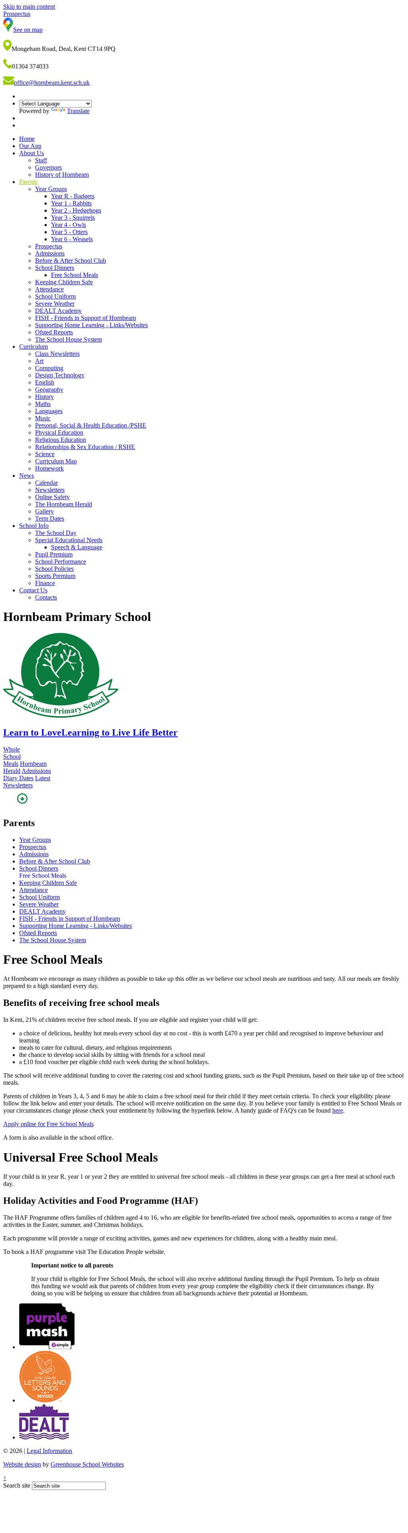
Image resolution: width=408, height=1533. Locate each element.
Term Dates (49, 518)
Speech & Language (76, 547)
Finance (45, 583)
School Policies (54, 568)
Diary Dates (18, 778)
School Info (34, 525)
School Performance (60, 561)
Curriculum (33, 346)
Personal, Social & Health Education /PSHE (90, 425)
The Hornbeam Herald (63, 504)
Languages (49, 411)
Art (39, 360)
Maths (43, 403)
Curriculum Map (56, 461)
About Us (31, 153)
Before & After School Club (70, 260)
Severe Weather (55, 303)
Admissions (50, 253)
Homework (49, 468)
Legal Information (49, 1450)
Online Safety (52, 497)
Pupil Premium (54, 554)
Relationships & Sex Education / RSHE (85, 446)
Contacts (46, 597)
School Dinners (54, 267)
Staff (41, 160)
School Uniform (55, 296)
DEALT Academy (58, 310)
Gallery (44, 511)
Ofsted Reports (54, 332)
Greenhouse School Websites (87, 1464)
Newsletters (50, 489)
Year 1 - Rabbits (71, 203)
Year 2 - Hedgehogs (76, 210)
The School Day (55, 532)
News (26, 475)
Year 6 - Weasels (72, 239)
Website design (22, 1464)
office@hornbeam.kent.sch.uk (52, 82)
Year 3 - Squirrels (73, 217)
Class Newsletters (57, 353)
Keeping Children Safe (64, 282)
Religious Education (60, 439)
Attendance (49, 289)
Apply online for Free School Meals (48, 1124)
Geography (49, 389)
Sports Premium (55, 575)
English (44, 382)
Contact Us (33, 590)
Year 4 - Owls (68, 224)
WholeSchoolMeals (12, 756)
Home (27, 138)
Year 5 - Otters (69, 231)
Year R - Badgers (72, 196)
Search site (16, 1485)
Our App (30, 146)
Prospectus (48, 246)
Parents (28, 181)
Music (43, 418)
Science (45, 454)
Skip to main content (29, 6)
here (337, 1110)
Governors (48, 167)
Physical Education (59, 432)
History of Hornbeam (62, 174)
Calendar (46, 482)
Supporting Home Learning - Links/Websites (91, 325)
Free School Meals (74, 274)
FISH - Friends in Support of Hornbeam (85, 317)
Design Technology (59, 375)
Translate (78, 110)
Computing (49, 368)
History (44, 396)
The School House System (68, 339)
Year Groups (51, 189)
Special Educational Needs (68, 540)
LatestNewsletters (26, 782)
